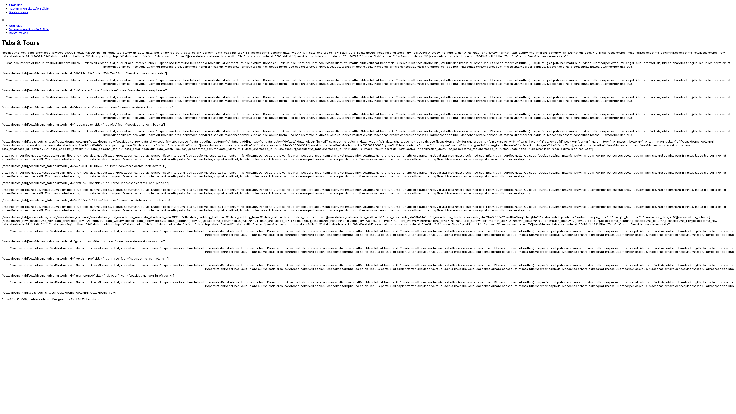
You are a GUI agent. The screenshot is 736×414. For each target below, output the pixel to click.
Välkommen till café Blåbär (29, 8)
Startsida (15, 5)
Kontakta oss (18, 12)
